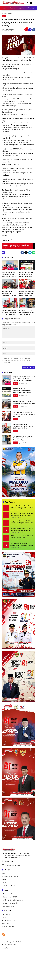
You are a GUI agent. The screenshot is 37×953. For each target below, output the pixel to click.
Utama (4, 880)
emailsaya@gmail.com (12, 865)
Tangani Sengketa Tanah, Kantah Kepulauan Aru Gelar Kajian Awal (8, 293)
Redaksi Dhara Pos (8, 926)
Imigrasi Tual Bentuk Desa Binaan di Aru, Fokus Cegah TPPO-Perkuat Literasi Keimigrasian (8, 274)
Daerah (4, 16)
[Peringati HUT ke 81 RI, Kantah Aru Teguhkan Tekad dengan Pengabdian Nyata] (27, 303)
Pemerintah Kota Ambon (11, 894)
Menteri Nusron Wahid (10, 903)
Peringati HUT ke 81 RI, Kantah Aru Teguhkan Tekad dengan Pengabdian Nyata (26, 312)
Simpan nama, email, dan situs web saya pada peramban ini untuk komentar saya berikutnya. (17, 361)
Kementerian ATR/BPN (10, 897)
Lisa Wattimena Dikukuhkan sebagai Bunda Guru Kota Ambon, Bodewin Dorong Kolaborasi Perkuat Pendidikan (21, 544)
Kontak (4, 917)
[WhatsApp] (33, 252)
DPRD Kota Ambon (9, 906)
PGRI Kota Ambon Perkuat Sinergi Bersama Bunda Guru (21, 537)
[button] (27, 3)
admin (3, 29)
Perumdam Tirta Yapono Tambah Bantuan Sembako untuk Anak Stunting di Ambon (21, 529)
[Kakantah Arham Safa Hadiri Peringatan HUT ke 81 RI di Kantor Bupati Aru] (27, 284)
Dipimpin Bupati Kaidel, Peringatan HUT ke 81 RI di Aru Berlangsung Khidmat (9, 312)
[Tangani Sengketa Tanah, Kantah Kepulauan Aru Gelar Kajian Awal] (10, 284)
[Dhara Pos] (13, 3)
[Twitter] (26, 252)
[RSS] (3, 934)
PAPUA (4, 883)
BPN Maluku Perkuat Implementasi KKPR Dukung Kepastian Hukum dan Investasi (26, 274)
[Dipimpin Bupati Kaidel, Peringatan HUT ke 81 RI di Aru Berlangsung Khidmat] (10, 303)
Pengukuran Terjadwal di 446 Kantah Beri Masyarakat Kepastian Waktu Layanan (22, 522)
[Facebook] (22, 252)
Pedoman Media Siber (9, 920)
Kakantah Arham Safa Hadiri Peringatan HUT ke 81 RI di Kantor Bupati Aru (26, 293)
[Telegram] (30, 252)
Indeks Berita (6, 914)
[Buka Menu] (31, 3)
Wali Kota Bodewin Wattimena (13, 900)
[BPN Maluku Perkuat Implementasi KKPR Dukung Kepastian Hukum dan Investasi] (27, 265)
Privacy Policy (6, 923)
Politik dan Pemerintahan (10, 877)
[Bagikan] (33, 29)
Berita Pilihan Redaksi (9, 886)
